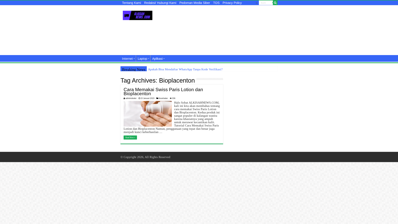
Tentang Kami (131, 3)
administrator (131, 98)
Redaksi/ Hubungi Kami (160, 3)
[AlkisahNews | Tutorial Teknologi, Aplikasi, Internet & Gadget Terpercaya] (137, 15)
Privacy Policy (232, 3)
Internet (127, 58)
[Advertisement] (218, 30)
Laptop (142, 58)
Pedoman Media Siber (194, 3)
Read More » (130, 137)
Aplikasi (157, 58)
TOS (216, 3)
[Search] (275, 2)
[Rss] (256, 3)
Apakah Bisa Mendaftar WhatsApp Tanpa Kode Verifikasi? (185, 69)
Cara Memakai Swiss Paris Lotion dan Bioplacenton (163, 91)
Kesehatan (163, 98)
